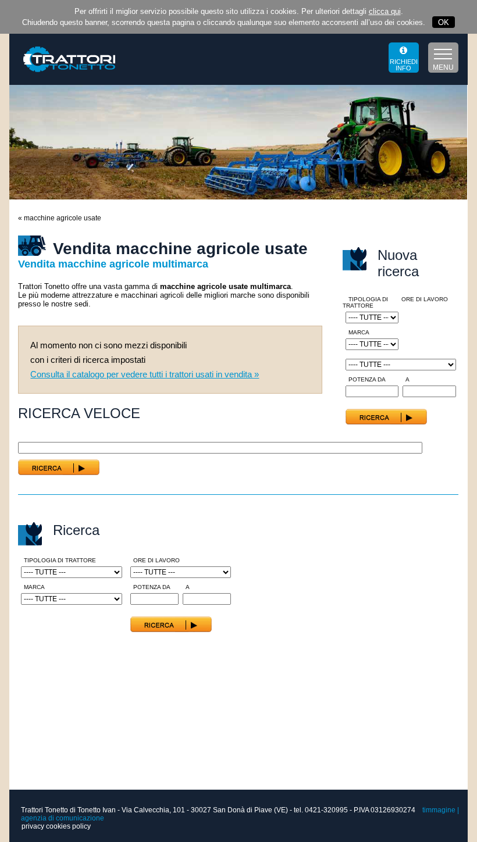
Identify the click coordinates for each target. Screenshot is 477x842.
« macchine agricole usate (59, 218)
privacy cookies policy (56, 826)
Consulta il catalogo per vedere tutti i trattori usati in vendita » (144, 374)
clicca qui (385, 11)
